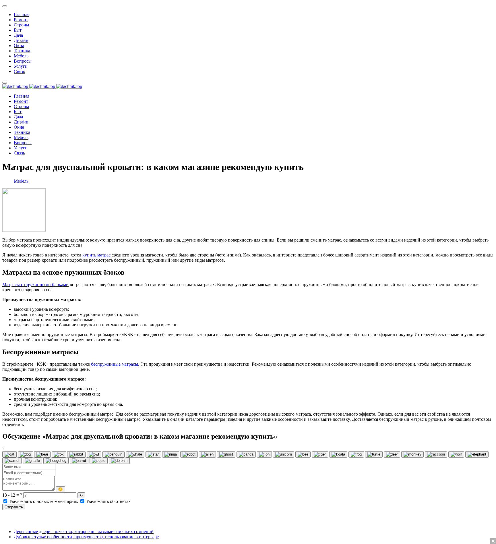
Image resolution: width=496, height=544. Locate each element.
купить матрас (96, 254)
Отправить (14, 507)
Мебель (21, 181)
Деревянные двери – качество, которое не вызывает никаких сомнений (84, 531)
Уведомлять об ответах (108, 501)
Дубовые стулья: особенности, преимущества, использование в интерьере (86, 536)
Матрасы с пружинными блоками (35, 284)
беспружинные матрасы (114, 364)
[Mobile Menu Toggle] (4, 6)
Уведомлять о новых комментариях (43, 501)
